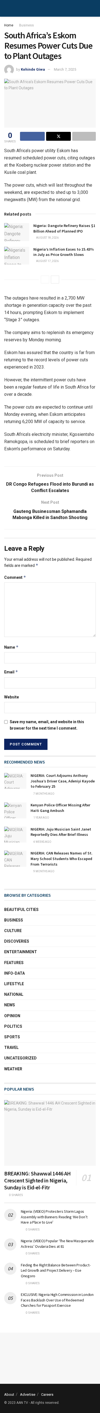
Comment (15, 577)
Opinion (12, 1016)
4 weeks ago (42, 841)
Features (14, 962)
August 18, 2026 (47, 237)
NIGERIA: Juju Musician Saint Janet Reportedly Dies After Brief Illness (61, 832)
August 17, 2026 (47, 261)
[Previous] (45, 279)
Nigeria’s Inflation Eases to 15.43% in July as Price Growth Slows (63, 252)
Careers (47, 1394)
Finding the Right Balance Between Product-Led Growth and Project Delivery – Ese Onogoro (55, 1270)
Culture (13, 930)
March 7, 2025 (65, 69)
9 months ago (43, 871)
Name (11, 647)
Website (11, 697)
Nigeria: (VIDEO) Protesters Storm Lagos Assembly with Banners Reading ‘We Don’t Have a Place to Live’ (54, 1217)
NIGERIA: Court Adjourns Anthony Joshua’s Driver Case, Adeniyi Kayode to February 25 (63, 781)
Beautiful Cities (21, 909)
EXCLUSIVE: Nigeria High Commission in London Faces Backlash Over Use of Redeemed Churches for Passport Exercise (57, 1300)
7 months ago (43, 793)
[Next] (55, 279)
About (9, 1394)
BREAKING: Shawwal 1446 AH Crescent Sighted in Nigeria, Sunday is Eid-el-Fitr (37, 1180)
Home (8, 25)
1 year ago (41, 817)
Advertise (27, 1394)
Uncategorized (20, 1058)
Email (11, 672)
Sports (12, 1037)
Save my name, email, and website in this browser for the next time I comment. (47, 725)
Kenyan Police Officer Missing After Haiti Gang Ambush (60, 807)
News (9, 1005)
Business (26, 25)
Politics (13, 1026)
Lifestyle (14, 984)
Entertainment (20, 952)
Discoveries (16, 941)
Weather (13, 1069)
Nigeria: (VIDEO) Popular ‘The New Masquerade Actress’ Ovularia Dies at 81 (57, 1243)
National (13, 994)
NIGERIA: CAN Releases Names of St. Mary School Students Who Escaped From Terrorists (61, 858)
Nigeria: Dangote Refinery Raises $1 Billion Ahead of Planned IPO (64, 228)
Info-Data (14, 973)
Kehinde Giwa (33, 69)
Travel (11, 1047)
